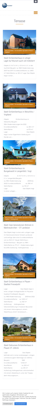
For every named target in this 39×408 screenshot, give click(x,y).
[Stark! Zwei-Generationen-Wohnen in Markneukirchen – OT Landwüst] (19, 209)
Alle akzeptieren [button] (21, 403)
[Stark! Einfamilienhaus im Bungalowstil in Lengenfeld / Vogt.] (19, 152)
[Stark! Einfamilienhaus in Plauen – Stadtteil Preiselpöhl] (19, 265)
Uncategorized (14, 219)
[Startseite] (14, 5)
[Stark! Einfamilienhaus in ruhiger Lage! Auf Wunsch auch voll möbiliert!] (19, 42)
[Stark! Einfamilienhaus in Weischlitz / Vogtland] (19, 96)
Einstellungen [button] (8, 403)
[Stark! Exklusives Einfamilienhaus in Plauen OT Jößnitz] (19, 329)
